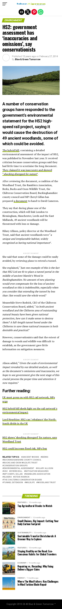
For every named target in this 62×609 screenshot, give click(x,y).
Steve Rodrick (21, 477)
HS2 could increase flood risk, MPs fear (24, 448)
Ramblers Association (37, 474)
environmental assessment (19, 468)
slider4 (7, 477)
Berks (45, 457)
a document (20, 201)
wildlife (30, 483)
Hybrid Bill (16, 471)
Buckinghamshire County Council (22, 460)
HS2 (5, 471)
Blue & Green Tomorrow (27, 59)
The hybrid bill (10, 150)
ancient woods (30, 457)
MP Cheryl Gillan (13, 474)
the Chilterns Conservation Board (23, 480)
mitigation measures (36, 471)
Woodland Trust (47, 483)
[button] (4, 4)
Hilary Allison (45, 468)
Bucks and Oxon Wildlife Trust (21, 463)
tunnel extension (13, 483)
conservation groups (16, 466)
